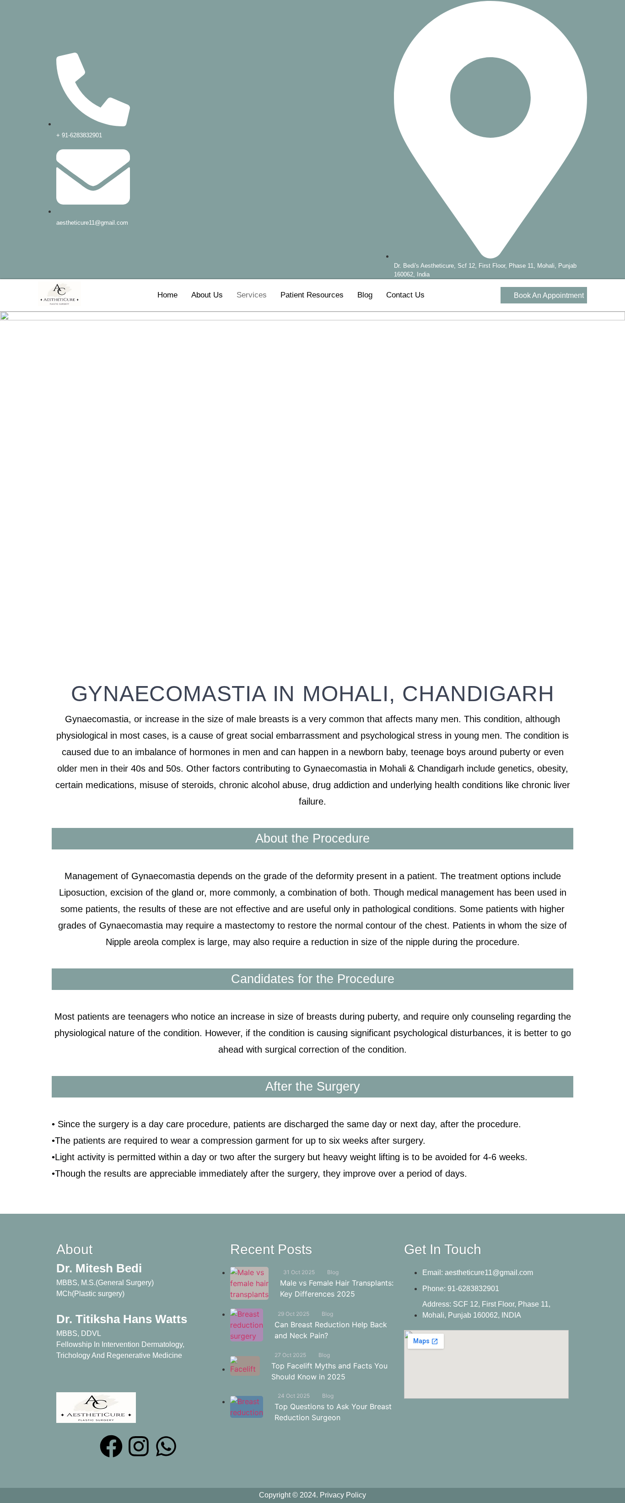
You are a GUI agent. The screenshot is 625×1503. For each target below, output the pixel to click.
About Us (207, 295)
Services (252, 295)
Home (167, 295)
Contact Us (405, 295)
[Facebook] (111, 1446)
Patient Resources (312, 295)
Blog (364, 295)
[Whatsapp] (166, 1446)
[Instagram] (138, 1446)
